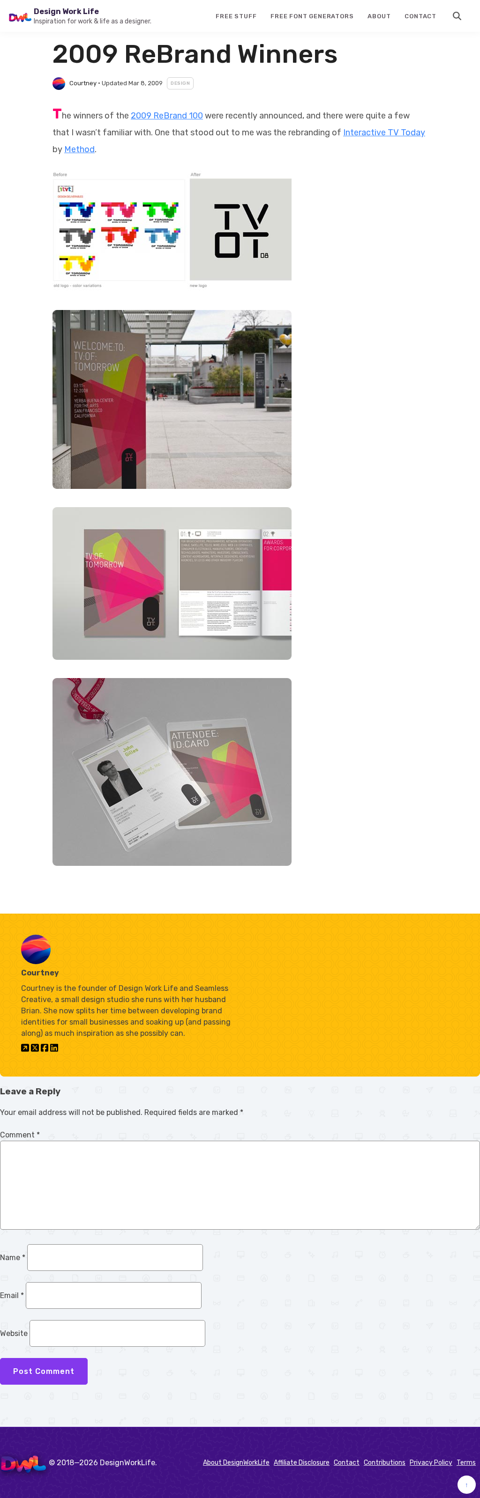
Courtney (83, 83)
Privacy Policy (431, 1463)
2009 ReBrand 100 (167, 116)
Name (12, 1257)
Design (180, 83)
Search (457, 16)
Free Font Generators (311, 16)
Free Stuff (236, 16)
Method (79, 149)
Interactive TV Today (384, 132)
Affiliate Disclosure (302, 1463)
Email (12, 1295)
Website (14, 1333)
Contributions (384, 1463)
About (379, 16)
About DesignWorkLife (236, 1463)
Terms (466, 1463)
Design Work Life (66, 11)
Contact (420, 16)
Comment (20, 1134)
